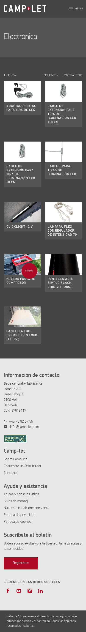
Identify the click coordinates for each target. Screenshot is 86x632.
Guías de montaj (16, 501)
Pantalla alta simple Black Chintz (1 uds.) (60, 283)
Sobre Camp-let (15, 459)
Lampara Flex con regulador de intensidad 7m (63, 230)
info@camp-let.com (24, 427)
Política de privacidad (19, 515)
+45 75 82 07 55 (21, 422)
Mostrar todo (73, 75)
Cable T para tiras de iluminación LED (62, 170)
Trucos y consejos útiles (21, 494)
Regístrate (21, 563)
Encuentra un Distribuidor (22, 466)
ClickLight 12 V (19, 226)
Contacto (10, 473)
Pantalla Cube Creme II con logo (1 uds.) (21, 335)
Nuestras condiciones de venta (26, 508)
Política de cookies (17, 522)
